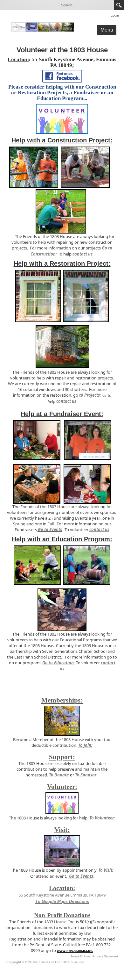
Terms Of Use (80, 956)
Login (115, 15)
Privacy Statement (105, 956)
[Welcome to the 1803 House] (42, 26)
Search (119, 5)
